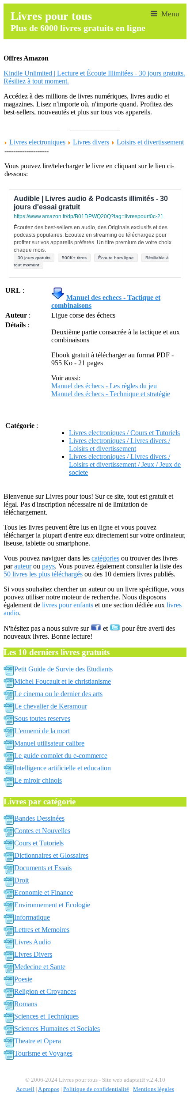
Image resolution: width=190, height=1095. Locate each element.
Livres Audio (32, 942)
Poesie (23, 979)
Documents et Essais (43, 867)
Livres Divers (33, 954)
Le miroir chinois (38, 780)
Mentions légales (153, 1089)
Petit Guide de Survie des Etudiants (63, 669)
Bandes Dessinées (39, 818)
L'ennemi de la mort (42, 731)
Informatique (32, 917)
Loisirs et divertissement (150, 142)
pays (48, 566)
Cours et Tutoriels (39, 843)
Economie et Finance (43, 892)
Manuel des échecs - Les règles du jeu (104, 386)
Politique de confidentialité (96, 1089)
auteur (22, 566)
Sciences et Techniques (46, 1016)
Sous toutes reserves (42, 718)
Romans (25, 1004)
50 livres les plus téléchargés (43, 574)
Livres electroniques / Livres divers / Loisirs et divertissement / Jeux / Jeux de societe (125, 464)
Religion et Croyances (45, 991)
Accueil (25, 1089)
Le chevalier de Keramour (50, 706)
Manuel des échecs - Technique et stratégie (110, 394)
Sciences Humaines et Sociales (57, 1028)
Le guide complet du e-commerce (60, 755)
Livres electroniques (37, 142)
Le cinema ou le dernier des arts (58, 693)
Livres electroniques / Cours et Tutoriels (124, 432)
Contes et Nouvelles (42, 830)
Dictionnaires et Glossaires (51, 855)
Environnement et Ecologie (52, 905)
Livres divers (91, 142)
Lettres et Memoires (41, 929)
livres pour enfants (67, 605)
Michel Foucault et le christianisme (62, 681)
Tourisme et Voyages (43, 1053)
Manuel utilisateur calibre (49, 743)
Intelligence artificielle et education (62, 768)
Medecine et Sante (39, 966)
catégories (105, 558)
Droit (21, 880)
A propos (48, 1089)
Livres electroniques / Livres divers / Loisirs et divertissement (119, 444)
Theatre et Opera (37, 1041)
